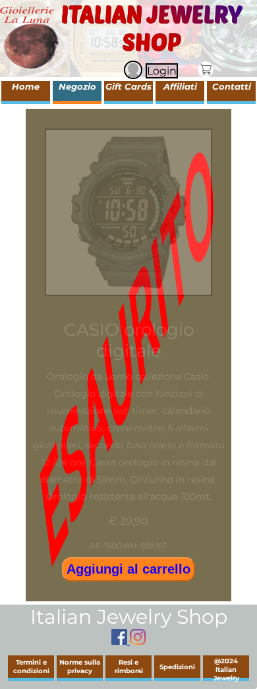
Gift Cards (128, 86)
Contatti (231, 86)
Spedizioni (177, 667)
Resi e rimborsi (129, 666)
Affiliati (180, 86)
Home (26, 86)
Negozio (77, 86)
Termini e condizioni (31, 666)
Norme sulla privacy (79, 666)
